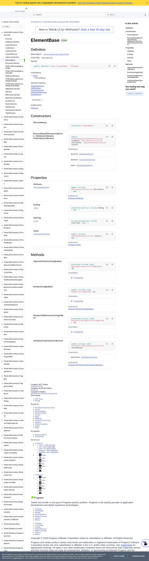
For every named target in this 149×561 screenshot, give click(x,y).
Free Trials (39, 399)
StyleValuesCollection (13, 110)
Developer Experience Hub (44, 408)
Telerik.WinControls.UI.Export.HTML (56, 22)
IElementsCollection (12, 95)
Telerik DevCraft (36, 386)
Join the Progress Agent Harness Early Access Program (105, 3)
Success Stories (41, 434)
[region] (74, 556)
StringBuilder (78, 278)
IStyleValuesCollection (13, 98)
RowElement (10, 101)
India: (47, 449)
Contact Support (134, 93)
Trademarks (126, 545)
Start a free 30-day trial (95, 29)
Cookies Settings (138, 556)
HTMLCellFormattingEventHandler (14, 72)
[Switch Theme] (145, 14)
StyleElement (10, 107)
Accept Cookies (119, 556)
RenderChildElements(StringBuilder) (134, 76)
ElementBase (10, 60)
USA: (47, 445)
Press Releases (40, 514)
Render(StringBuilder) (43, 287)
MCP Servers (35, 394)
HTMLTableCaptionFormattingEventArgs (14, 80)
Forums (37, 415)
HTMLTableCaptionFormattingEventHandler (14, 85)
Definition (38, 49)
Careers (38, 518)
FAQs (37, 428)
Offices (37, 520)
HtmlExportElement (12, 76)
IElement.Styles (74, 245)
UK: (47, 447)
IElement (8, 92)
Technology (39, 511)
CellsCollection (10, 51)
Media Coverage (41, 516)
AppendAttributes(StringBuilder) (47, 261)
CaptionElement (11, 45)
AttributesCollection (12, 42)
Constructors (41, 116)
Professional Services (43, 420)
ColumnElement (11, 54)
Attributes (37, 184)
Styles (36, 231)
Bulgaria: (48, 450)
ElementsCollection (12, 63)
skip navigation (20, 11)
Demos (37, 409)
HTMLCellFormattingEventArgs (14, 67)
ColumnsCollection (12, 57)
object (35, 76)
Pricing (37, 401)
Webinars (38, 418)
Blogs (37, 417)
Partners (38, 422)
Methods (37, 255)
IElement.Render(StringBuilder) (80, 309)
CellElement (9, 48)
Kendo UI (34, 390)
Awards (37, 512)
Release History (40, 413)
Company (38, 509)
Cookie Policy (17, 558)
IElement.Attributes (76, 198)
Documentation (40, 411)
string (36, 208)
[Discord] (40, 471)
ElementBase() (40, 122)
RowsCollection (11, 104)
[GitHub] (40, 469)
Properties (39, 178)
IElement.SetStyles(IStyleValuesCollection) (85, 365)
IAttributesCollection (12, 89)
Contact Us (39, 443)
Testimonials (39, 436)
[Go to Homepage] (26, 11)
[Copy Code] (115, 66)
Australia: (48, 452)
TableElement (10, 113)
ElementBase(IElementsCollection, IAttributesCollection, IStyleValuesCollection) (48, 136)
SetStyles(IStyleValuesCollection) (48, 341)
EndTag (36, 205)
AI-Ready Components (49, 394)
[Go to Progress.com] (37, 498)
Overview (8, 39)
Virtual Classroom (41, 424)
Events (37, 426)
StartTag (37, 218)
